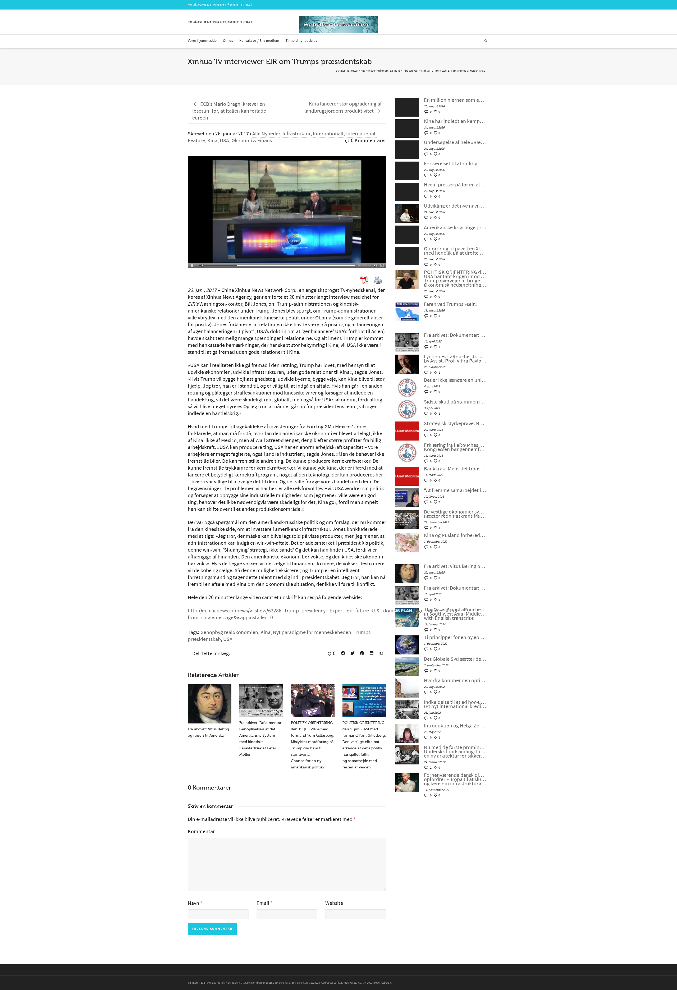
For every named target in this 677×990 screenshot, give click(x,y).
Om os (228, 40)
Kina (212, 140)
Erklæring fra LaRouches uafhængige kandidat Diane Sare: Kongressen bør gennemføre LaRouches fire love (455, 447)
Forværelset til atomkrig (450, 164)
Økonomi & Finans (251, 140)
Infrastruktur (296, 133)
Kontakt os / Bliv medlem (259, 40)
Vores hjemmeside (202, 40)
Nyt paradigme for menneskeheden (312, 632)
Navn (193, 903)
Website (334, 903)
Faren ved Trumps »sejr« (450, 304)
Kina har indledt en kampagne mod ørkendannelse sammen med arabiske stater (455, 121)
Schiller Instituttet (347, 71)
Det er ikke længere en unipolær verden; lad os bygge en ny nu (455, 380)
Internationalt (328, 133)
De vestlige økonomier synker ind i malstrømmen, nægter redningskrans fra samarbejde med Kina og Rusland (455, 514)
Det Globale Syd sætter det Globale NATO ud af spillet (455, 659)
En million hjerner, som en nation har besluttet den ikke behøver (455, 100)
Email (263, 903)
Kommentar (201, 831)
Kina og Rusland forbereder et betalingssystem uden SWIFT (455, 535)
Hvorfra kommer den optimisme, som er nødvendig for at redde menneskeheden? (455, 681)
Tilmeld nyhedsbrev (301, 40)
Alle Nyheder (266, 133)
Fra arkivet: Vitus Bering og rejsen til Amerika (455, 566)
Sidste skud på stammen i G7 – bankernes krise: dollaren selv (455, 402)
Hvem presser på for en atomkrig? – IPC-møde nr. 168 (455, 185)
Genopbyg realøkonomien (229, 632)
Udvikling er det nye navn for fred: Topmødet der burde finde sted (455, 206)
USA (224, 140)
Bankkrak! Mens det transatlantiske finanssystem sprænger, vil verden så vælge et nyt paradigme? (455, 469)
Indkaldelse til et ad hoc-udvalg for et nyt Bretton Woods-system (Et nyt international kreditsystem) (455, 704)
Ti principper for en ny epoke (455, 637)
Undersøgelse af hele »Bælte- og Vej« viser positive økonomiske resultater (455, 142)
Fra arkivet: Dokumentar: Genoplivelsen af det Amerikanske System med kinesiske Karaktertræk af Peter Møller (455, 335)
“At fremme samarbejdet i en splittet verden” (455, 490)
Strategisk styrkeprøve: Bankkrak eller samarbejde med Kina (455, 423)
